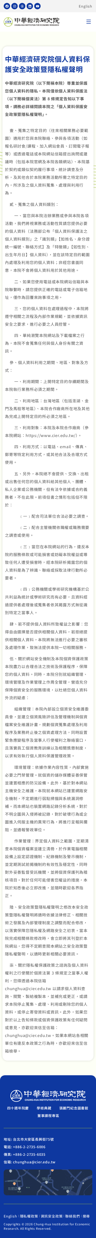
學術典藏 (44, 1108)
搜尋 (86, 1216)
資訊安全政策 (52, 1216)
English (85, 6)
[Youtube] (37, 6)
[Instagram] (14, 6)
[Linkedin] (30, 6)
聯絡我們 (72, 1216)
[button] (88, 22)
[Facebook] (7, 6)
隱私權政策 (29, 1216)
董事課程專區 (48, 1115)
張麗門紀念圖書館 (73, 1108)
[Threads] (22, 6)
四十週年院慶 (18, 1108)
